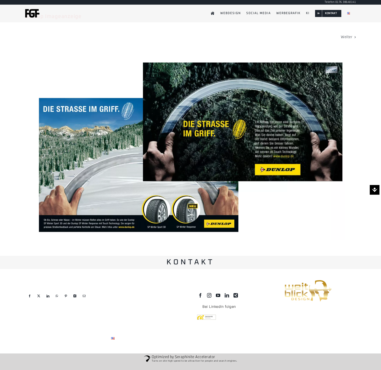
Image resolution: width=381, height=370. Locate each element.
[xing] (235, 295)
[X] (38, 299)
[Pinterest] (65, 299)
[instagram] (209, 295)
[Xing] (74, 299)
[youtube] (218, 295)
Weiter (346, 37)
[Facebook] (29, 299)
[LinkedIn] (47, 299)
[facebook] (200, 295)
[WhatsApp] (56, 299)
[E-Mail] (84, 299)
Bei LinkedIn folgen (219, 306)
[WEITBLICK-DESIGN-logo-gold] (308, 280)
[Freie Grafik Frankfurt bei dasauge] (233, 318)
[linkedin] (227, 295)
